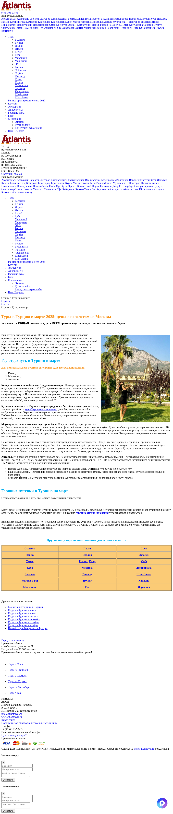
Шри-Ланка (21, 97)
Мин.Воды (96, 21)
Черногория (22, 91)
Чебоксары (113, 27)
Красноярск (58, 21)
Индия (18, 45)
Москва (108, 21)
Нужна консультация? (14, 735)
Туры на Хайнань (18, 669)
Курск (69, 21)
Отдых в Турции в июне (22, 610)
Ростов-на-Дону (109, 24)
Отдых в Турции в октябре (23, 622)
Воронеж (134, 18)
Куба (17, 54)
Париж (30, 554)
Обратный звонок (11, 173)
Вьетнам (20, 39)
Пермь (96, 24)
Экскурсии (14, 106)
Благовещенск (59, 18)
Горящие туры (16, 112)
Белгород (45, 18)
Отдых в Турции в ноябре (23, 625)
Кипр (92, 561)
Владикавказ (108, 18)
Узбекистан (21, 85)
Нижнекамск (9, 24)
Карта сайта (8, 719)
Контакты (7, 30)
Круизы (12, 103)
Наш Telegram (16, 130)
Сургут (158, 24)
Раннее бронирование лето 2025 (26, 100)
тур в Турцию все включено (41, 409)
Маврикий (21, 57)
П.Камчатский (83, 24)
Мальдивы (21, 61)
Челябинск (126, 27)
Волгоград (122, 18)
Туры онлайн (22, 124)
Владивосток (93, 18)
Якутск (160, 27)
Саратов (148, 24)
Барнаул (35, 18)
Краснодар (44, 21)
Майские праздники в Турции (25, 607)
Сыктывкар (8, 27)
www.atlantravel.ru (11, 716)
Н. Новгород (133, 21)
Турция (19, 82)
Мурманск (119, 21)
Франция (20, 88)
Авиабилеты (15, 109)
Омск (52, 24)
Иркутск (162, 18)
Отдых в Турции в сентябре (24, 619)
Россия (19, 67)
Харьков (101, 27)
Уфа (59, 27)
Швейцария (21, 94)
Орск (71, 24)
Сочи (144, 548)
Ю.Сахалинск (147, 27)
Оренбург (62, 24)
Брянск (80, 18)
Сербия (19, 73)
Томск (19, 27)
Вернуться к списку (12, 640)
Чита (136, 27)
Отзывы (19, 121)
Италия (19, 48)
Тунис (18, 79)
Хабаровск (68, 27)
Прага (87, 548)
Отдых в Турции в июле (22, 613)
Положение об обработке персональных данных (29, 723)
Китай (18, 51)
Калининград (18, 21)
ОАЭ (18, 64)
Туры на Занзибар (18, 687)
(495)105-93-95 (9, 12)
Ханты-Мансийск (85, 27)
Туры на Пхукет (17, 681)
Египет (19, 42)
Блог (11, 115)
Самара (138, 24)
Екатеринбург (148, 18)
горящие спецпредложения (92, 512)
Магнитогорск (81, 21)
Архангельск (9, 18)
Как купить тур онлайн (28, 127)
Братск (72, 18)
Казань (5, 21)
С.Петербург (126, 24)
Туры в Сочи (15, 664)
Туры (11, 36)
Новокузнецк (25, 24)
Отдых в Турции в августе (23, 616)
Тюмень (28, 27)
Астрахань (23, 18)
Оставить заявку (22, 192)
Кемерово (32, 21)
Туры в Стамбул (17, 675)
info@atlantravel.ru (11, 713)
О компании (15, 118)
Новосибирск (41, 24)
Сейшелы (20, 70)
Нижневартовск (150, 21)
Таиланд (20, 76)
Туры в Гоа (14, 692)
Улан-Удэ (38, 27)
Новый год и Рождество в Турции (27, 628)
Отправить (8, 779)
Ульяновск (50, 27)
